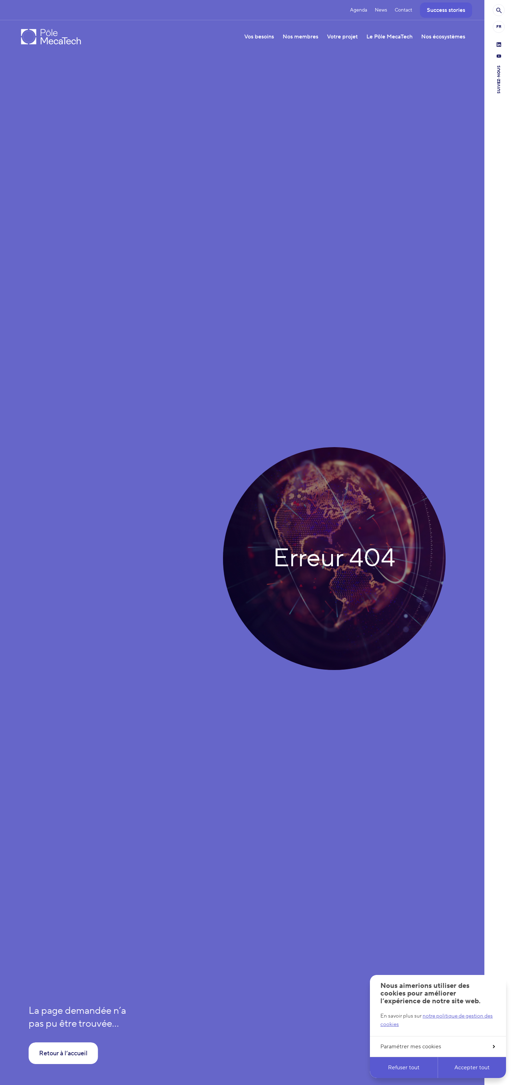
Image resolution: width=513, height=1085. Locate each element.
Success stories (446, 10)
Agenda (358, 10)
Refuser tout (403, 1067)
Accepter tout (472, 1067)
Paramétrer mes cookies (410, 1046)
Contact (403, 10)
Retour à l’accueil (63, 1053)
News (381, 10)
